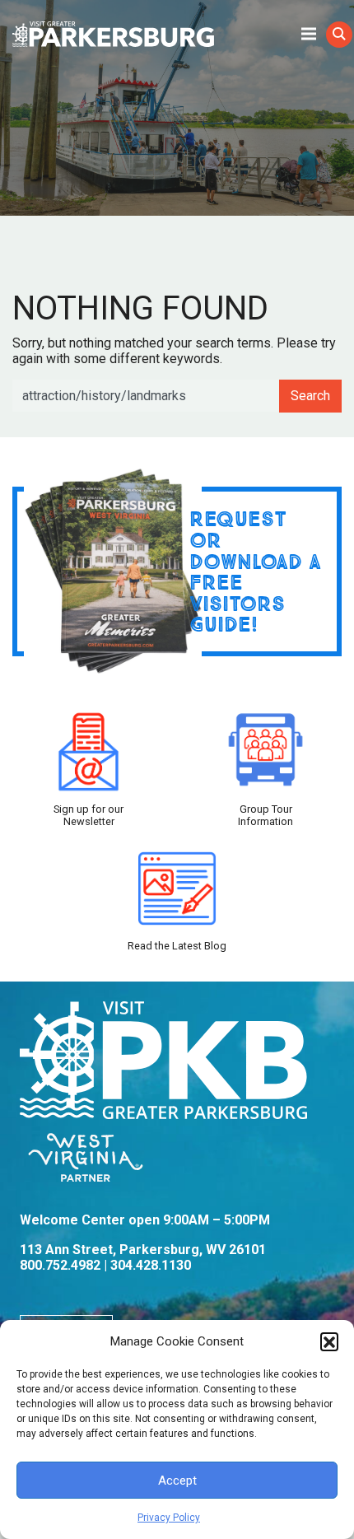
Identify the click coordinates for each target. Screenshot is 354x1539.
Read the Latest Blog (177, 946)
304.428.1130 (150, 1265)
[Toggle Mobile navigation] (309, 33)
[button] (329, 1341)
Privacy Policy (168, 1517)
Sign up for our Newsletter (88, 815)
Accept (177, 1480)
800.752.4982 (60, 1265)
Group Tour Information (265, 815)
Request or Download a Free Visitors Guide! (255, 571)
